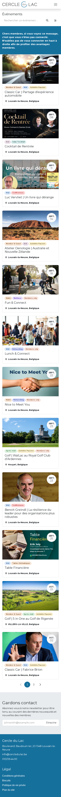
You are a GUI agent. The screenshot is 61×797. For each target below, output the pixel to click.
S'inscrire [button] (51, 722)
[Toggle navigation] (55, 4)
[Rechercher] (47, 20)
